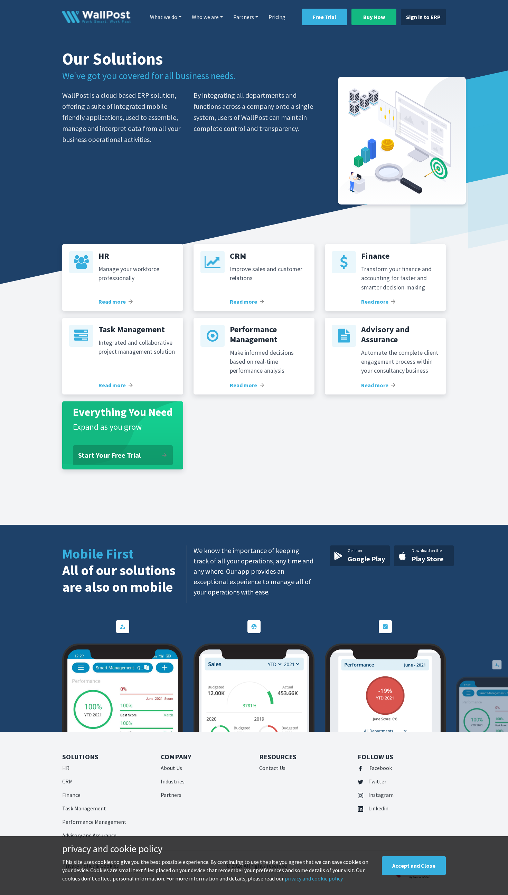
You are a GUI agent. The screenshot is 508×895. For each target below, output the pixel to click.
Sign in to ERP (423, 16)
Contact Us (272, 767)
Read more (116, 301)
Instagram (381, 794)
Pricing (277, 16)
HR (65, 767)
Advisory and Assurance (89, 835)
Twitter (377, 781)
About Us (171, 767)
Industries (173, 781)
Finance (71, 794)
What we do (163, 16)
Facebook (380, 767)
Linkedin (378, 808)
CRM (67, 781)
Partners (243, 16)
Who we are (205, 16)
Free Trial (324, 16)
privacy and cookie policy (314, 878)
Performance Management (94, 821)
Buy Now (374, 16)
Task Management (84, 808)
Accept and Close (413, 865)
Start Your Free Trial (123, 455)
